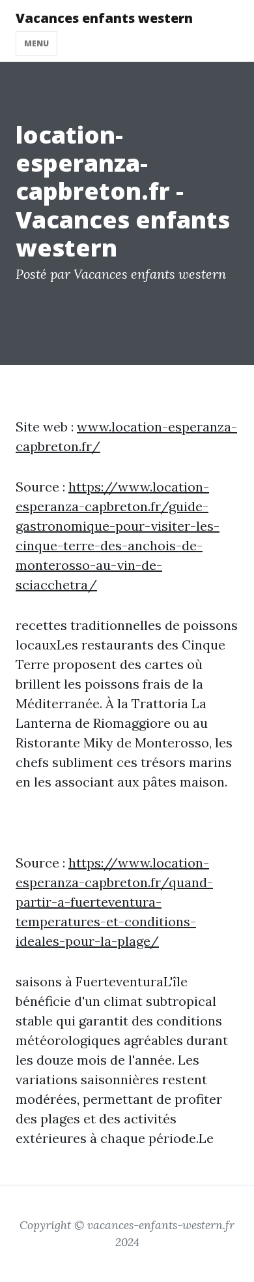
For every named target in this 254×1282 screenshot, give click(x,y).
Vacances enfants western (104, 18)
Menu (36, 43)
